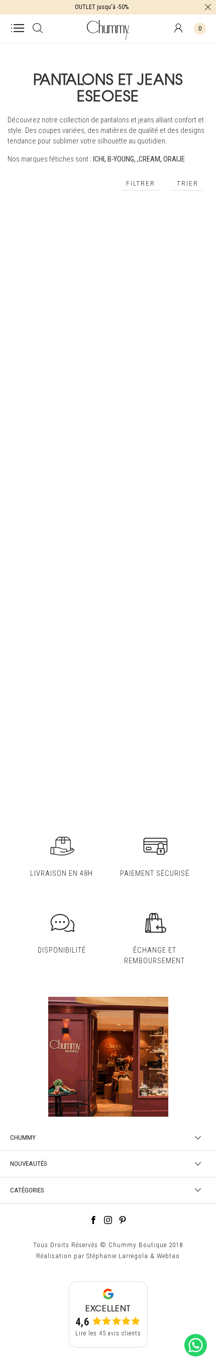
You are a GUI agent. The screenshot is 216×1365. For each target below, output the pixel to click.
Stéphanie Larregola (117, 1256)
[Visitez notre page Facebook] (93, 1221)
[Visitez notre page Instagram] (108, 1221)
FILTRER (140, 183)
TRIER (187, 183)
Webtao (168, 1256)
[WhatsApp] (195, 1356)
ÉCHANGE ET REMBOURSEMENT (154, 955)
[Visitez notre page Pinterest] (123, 1221)
